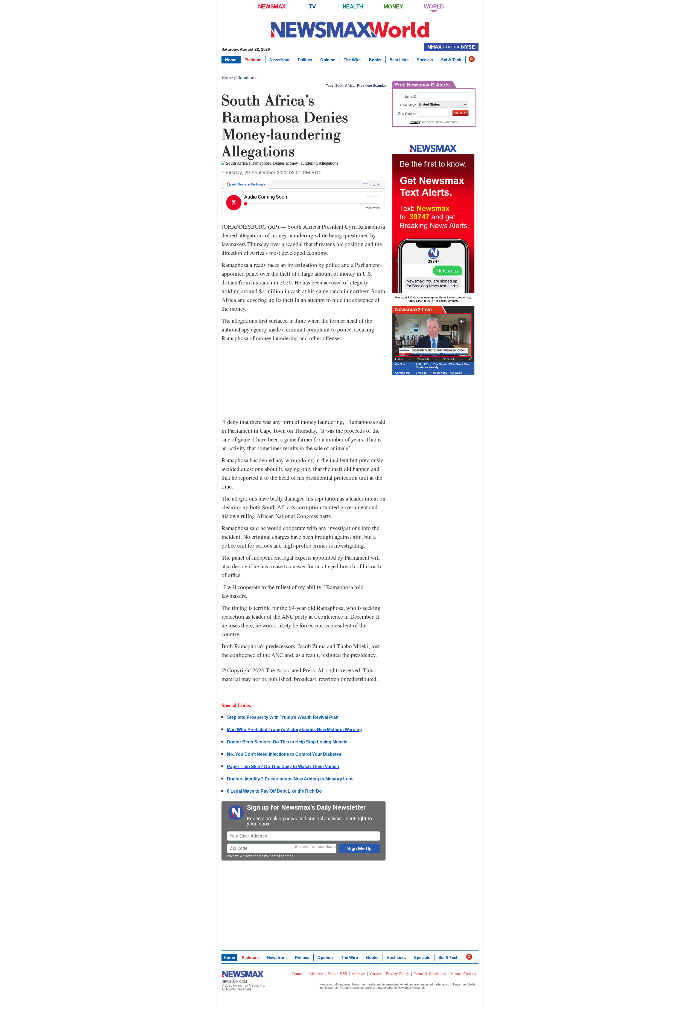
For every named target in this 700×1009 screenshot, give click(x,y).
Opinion (328, 59)
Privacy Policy (397, 973)
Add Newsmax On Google (248, 184)
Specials (425, 59)
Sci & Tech (451, 59)
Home (230, 59)
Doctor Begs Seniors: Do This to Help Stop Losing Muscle (287, 742)
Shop (332, 973)
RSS (343, 973)
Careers (375, 973)
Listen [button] (399, 359)
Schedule (449, 359)
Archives (358, 973)
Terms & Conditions (430, 973)
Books (375, 59)
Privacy (232, 856)
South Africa (345, 86)
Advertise (315, 973)
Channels (423, 359)
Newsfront (280, 59)
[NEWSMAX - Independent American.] (350, 29)
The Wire (352, 59)
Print (364, 184)
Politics (305, 59)
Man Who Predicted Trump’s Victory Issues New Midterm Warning (294, 729)
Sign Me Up (359, 848)
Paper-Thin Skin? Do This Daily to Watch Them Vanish (283, 766)
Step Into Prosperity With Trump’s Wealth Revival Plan (283, 717)
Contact (298, 973)
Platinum (252, 59)
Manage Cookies (463, 973)
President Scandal (371, 86)
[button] (472, 59)
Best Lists (399, 59)
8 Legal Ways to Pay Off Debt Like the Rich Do (274, 791)
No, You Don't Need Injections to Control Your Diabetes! (285, 754)
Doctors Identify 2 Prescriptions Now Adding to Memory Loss (290, 779)
